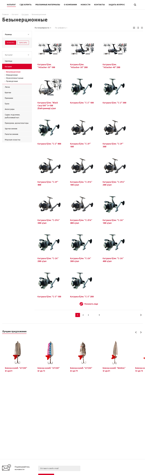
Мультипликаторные (14, 78)
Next (141, 332)
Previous (136, 332)
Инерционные (12, 75)
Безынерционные (13, 72)
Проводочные (12, 81)
